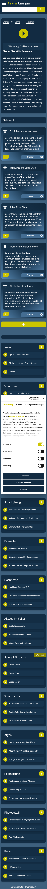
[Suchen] (41, 9)
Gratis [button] (12, 3)
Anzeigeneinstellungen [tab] (34, 405)
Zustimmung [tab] (8, 405)
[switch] (41, 451)
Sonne (17, 22)
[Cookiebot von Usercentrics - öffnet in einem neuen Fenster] (29, 398)
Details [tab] (19, 405)
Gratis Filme (14, 673)
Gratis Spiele (14, 664)
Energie (6, 22)
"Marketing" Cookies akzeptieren (23, 46)
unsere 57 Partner (16, 416)
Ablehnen (23, 489)
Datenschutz (17, 887)
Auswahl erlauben (23, 482)
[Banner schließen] (43, 398)
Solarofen (30, 22)
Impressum (30, 887)
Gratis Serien (14, 682)
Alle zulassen (23, 476)
